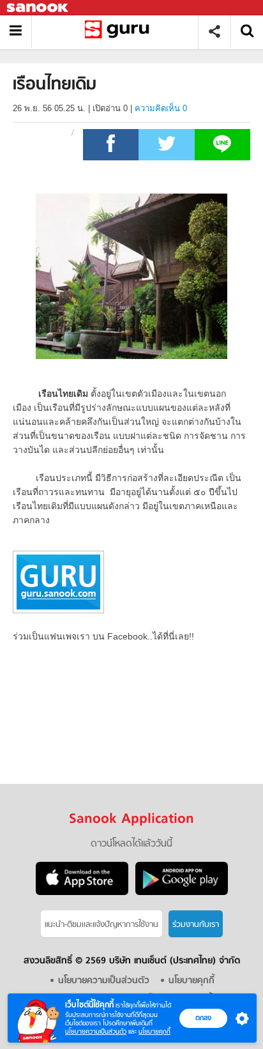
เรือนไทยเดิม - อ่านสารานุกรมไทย (119, 31)
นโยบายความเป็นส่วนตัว (95, 1031)
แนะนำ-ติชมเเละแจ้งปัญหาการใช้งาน (101, 924)
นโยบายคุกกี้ (154, 1031)
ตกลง (203, 1018)
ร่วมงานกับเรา (195, 924)
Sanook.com (38, 8)
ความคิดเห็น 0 (161, 108)
